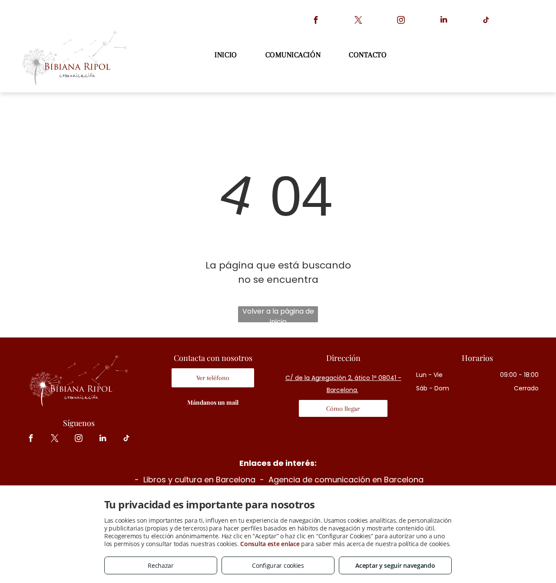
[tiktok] (486, 21)
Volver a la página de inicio (278, 314)
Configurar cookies (278, 565)
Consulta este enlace (269, 544)
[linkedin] (444, 21)
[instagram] (401, 21)
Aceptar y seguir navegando (395, 565)
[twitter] (358, 21)
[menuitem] (227, 55)
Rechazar (161, 565)
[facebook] (316, 21)
